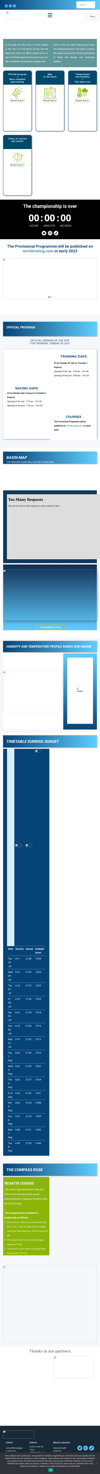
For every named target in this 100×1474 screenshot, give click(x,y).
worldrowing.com (38, 251)
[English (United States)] (92, 16)
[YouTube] (14, 5)
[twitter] (6, 5)
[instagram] (10, 5)
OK (50, 1470)
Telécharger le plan (50, 627)
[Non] (96, 1463)
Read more (17, 100)
